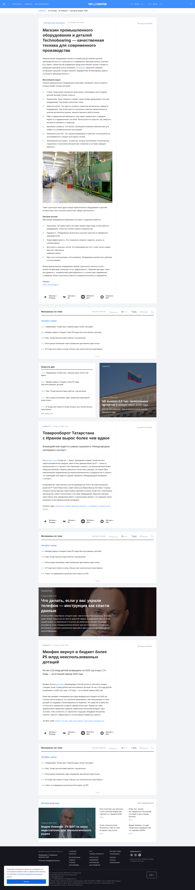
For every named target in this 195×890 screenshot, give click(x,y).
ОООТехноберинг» (51, 285)
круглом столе (51, 460)
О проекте (72, 851)
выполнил (60, 684)
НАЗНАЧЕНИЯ (93, 860)
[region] (26, 876)
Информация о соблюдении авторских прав (48, 856)
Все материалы (42, 4)
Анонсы (42, 11)
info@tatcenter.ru (135, 851)
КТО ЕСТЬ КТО (93, 857)
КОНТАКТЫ (72, 854)
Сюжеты (28, 4)
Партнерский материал (54, 23)
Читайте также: (49, 321)
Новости (47, 426)
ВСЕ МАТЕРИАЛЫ (74, 857)
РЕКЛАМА (113, 857)
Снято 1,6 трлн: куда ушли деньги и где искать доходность (79, 721)
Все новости (47, 414)
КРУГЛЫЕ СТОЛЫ (115, 851)
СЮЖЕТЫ (72, 860)
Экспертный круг (50, 803)
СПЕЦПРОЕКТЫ (115, 854)
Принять (26, 881)
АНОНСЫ (113, 860)
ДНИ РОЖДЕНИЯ (94, 865)
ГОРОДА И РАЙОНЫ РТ (96, 854)
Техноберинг (80, 68)
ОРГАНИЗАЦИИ (94, 862)
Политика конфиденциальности (49, 860)
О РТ (90, 851)
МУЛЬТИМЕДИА (74, 865)
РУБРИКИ (72, 862)
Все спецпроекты (146, 803)
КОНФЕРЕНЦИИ (115, 862)
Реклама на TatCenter (145, 23)
